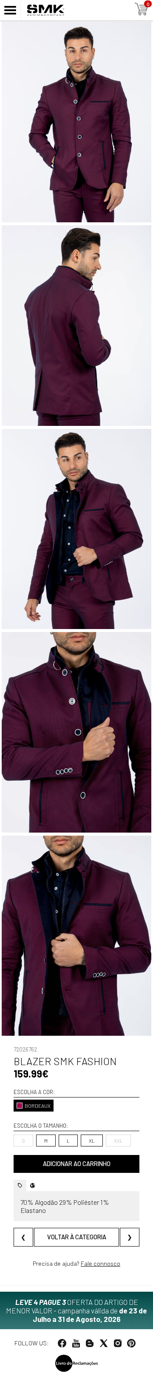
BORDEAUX (38, 1106)
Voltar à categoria (76, 1237)
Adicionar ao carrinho (76, 1163)
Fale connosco (100, 1263)
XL (92, 1140)
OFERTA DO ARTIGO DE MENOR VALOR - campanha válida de (76, 1310)
